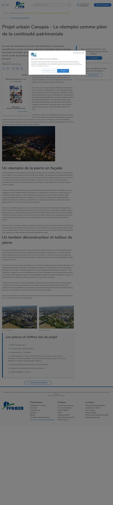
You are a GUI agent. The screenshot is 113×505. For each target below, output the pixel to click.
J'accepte (63, 70)
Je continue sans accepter (78, 52)
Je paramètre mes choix (49, 70)
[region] (57, 62)
